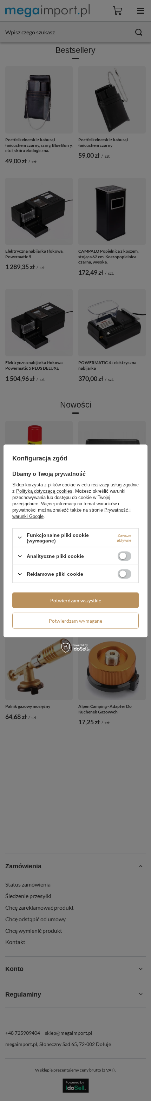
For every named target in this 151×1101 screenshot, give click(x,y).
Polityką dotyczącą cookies (44, 490)
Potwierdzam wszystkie (75, 600)
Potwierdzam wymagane (75, 620)
